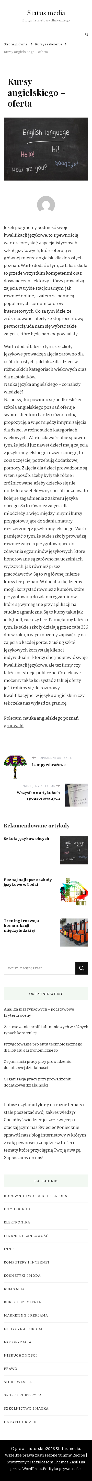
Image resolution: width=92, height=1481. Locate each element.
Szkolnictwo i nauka (26, 1409)
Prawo (10, 1369)
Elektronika (17, 1222)
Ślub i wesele (18, 1382)
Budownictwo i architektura (35, 1196)
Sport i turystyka (23, 1395)
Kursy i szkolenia (22, 1302)
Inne (9, 1249)
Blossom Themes (53, 1462)
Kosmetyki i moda (22, 1276)
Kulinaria (14, 1289)
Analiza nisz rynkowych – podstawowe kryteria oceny (39, 1012)
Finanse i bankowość (26, 1236)
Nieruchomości (20, 1356)
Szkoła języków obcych (26, 838)
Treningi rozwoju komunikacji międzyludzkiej (21, 925)
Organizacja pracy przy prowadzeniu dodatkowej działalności (38, 1064)
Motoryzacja (17, 1342)
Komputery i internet (27, 1262)
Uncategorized (20, 1422)
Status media (46, 13)
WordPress (32, 1468)
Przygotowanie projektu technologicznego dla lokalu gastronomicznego (43, 1047)
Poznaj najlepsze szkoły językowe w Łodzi (28, 882)
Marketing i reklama (26, 1315)
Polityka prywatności (62, 1468)
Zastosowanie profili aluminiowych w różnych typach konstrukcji (46, 1030)
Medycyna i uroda (23, 1329)
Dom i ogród (17, 1209)
